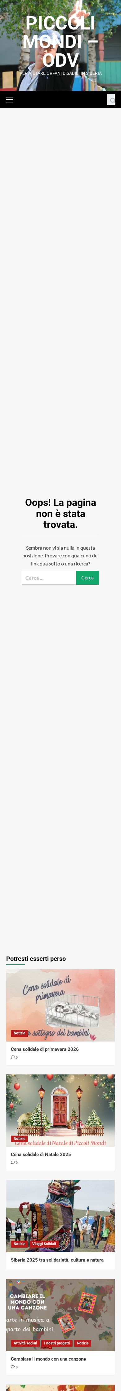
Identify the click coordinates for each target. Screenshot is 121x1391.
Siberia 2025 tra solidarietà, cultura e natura (57, 1260)
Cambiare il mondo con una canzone (48, 1359)
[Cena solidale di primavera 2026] (60, 1005)
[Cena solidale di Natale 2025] (60, 1110)
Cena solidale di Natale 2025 (41, 1154)
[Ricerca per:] (49, 578)
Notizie (19, 1033)
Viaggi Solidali (44, 1244)
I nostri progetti (57, 1343)
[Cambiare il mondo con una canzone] (60, 1315)
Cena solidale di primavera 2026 (45, 1049)
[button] (12, 98)
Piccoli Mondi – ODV (60, 41)
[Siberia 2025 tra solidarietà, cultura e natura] (60, 1216)
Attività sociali (25, 1343)
